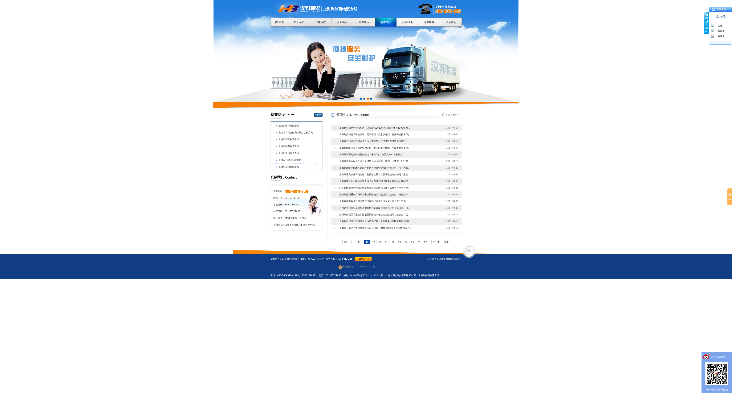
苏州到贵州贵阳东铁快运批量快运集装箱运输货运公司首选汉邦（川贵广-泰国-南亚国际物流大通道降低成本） (375, 208)
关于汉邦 (298, 22)
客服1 (721, 25)
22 (393, 242)
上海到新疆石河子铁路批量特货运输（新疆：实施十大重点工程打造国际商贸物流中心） (375, 161)
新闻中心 (385, 22)
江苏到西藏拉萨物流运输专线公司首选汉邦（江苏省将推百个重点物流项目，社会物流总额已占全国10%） (375, 188)
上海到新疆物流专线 (289, 147)
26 (419, 242)
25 (412, 242)
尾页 (446, 242)
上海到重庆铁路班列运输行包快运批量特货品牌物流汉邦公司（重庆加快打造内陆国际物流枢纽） (375, 174)
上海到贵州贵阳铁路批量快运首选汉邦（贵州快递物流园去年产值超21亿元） (375, 221)
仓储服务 (429, 22)
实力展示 (364, 22)
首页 (281, 22)
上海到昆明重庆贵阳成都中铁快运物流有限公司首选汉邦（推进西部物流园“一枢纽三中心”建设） (375, 194)
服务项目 (342, 22)
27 (425, 242)
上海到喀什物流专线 (289, 160)
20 (380, 242)
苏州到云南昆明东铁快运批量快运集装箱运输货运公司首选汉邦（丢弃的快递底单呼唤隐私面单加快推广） (375, 214)
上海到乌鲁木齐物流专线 (291, 154)
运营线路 (407, 22)
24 (406, 242)
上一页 (356, 242)
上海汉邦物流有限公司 (290, 140)
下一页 (436, 242)
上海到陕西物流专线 (289, 126)
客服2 (721, 31)
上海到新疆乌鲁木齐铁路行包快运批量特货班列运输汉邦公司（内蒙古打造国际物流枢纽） (375, 168)
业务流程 (320, 22)
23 (399, 242)
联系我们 (450, 22)
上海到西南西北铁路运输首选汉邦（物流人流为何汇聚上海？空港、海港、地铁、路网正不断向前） (375, 201)
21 (386, 242)
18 (367, 242)
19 (373, 242)
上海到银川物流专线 (289, 133)
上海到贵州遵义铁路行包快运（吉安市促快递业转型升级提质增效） (373, 141)
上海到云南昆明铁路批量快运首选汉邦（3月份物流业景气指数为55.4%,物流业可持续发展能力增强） (375, 228)
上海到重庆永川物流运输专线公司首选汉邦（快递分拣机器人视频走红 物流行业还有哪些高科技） (375, 181)
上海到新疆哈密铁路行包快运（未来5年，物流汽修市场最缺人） (372, 154)
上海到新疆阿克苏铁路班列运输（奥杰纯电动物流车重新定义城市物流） (375, 147)
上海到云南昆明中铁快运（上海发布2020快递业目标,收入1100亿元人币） (375, 127)
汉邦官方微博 (718, 357)
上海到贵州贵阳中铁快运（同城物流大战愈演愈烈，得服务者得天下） (374, 134)
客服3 (721, 36)
